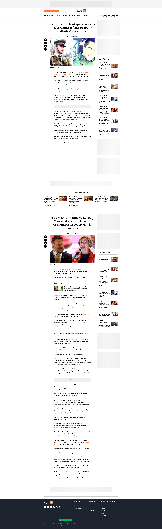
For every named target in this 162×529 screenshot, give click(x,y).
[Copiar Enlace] (45, 46)
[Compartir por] (45, 49)
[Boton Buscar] (98, 16)
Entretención (66, 15)
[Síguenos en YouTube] (112, 16)
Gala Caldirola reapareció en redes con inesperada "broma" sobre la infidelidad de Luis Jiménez (76, 199)
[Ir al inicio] (45, 16)
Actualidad (58, 15)
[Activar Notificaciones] (101, 16)
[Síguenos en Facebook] (109, 16)
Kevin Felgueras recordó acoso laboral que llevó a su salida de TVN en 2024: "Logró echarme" (104, 131)
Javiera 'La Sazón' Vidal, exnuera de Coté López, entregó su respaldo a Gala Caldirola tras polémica (104, 76)
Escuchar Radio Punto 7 (51, 10)
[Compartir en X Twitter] (45, 43)
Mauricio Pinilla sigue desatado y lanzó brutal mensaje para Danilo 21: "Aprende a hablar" (104, 121)
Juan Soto (75, 231)
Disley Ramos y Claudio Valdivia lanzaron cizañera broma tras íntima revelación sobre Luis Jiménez (104, 88)
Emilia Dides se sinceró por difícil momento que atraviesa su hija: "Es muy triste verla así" (104, 66)
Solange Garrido (75, 34)
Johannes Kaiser (66, 269)
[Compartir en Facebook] (45, 39)
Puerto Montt (104, 515)
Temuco (103, 510)
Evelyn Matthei (76, 269)
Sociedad (84, 15)
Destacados (72, 20)
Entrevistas (50, 15)
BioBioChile (57, 436)
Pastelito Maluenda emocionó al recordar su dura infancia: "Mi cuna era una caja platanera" (101, 199)
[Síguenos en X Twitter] (104, 16)
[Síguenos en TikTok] (114, 16)
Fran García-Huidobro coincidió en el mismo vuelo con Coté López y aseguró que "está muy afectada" (104, 100)
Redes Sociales (76, 15)
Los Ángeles (104, 508)
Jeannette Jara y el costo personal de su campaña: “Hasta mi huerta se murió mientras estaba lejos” (76, 288)
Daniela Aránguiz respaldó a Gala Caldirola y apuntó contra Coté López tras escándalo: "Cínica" (51, 199)
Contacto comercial (79, 508)
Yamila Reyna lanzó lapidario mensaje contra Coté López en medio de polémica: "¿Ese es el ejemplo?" (104, 111)
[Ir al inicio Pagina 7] (81, 10)
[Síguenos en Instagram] (106, 16)
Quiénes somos (77, 505)
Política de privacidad (49, 520)
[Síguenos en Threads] (117, 16)
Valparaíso (104, 505)
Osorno (103, 513)
